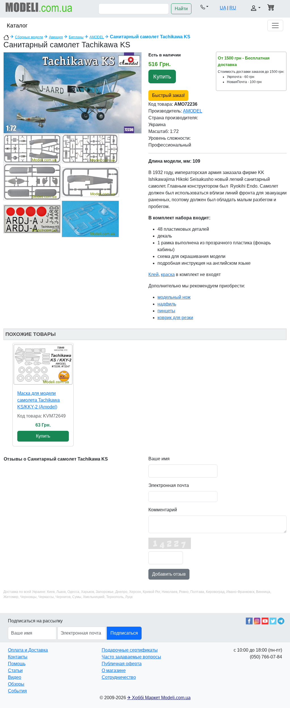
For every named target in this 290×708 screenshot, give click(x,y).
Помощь (16, 663)
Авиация (56, 37)
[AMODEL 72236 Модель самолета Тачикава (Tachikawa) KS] (72, 92)
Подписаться (124, 633)
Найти (181, 8)
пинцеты (166, 310)
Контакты (17, 656)
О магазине (114, 670)
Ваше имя (159, 458)
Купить (162, 76)
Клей (153, 274)
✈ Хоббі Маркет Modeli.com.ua (159, 697)
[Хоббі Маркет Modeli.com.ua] (39, 7)
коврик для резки (175, 317)
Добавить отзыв (169, 574)
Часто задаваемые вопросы (131, 656)
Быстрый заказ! (168, 95)
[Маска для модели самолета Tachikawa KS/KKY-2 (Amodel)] (43, 364)
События (17, 690)
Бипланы (76, 37)
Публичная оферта (122, 663)
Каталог (17, 25)
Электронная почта (168, 485)
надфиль (166, 304)
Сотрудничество (119, 677)
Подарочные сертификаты (130, 650)
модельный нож (174, 297)
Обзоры (16, 684)
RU (232, 7)
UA (223, 7)
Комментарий (162, 509)
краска (168, 274)
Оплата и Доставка (28, 650)
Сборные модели (29, 37)
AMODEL (96, 37)
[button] (204, 6)
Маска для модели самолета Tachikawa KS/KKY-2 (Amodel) (38, 400)
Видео (14, 677)
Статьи (15, 670)
